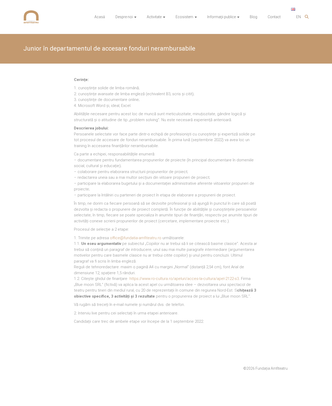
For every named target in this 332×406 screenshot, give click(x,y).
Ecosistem (184, 17)
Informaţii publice (221, 17)
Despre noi (124, 17)
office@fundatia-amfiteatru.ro (135, 238)
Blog (253, 17)
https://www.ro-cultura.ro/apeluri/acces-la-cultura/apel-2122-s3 (184, 278)
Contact (274, 17)
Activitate (154, 17)
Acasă (99, 17)
